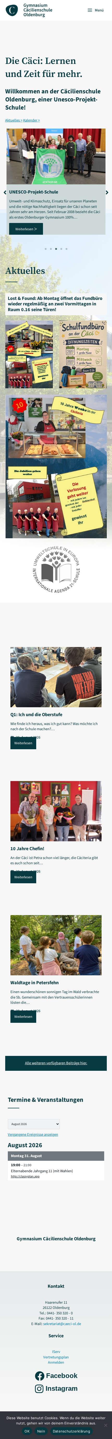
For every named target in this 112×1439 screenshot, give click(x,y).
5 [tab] (66, 249)
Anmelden (56, 1362)
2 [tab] (50, 249)
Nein (41, 1431)
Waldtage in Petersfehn (34, 982)
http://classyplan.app (25, 1176)
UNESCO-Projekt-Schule (33, 192)
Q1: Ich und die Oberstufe (36, 714)
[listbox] (34, 1124)
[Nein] (105, 1425)
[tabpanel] (56, 182)
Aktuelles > (13, 120)
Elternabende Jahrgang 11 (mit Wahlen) (42, 1171)
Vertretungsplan (56, 1357)
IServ (56, 1352)
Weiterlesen (23, 743)
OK (26, 1431)
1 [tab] (45, 249)
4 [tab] (61, 249)
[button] (5, 190)
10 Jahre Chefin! (27, 848)
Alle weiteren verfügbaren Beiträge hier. (56, 1063)
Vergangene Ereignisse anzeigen (33, 1134)
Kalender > (31, 120)
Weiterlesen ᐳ (26, 229)
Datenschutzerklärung (71, 1431)
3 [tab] (56, 249)
